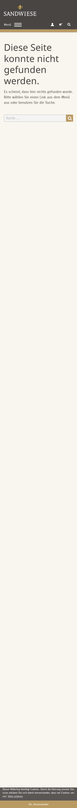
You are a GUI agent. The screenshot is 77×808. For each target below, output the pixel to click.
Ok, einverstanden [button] (38, 804)
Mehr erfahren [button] (15, 796)
